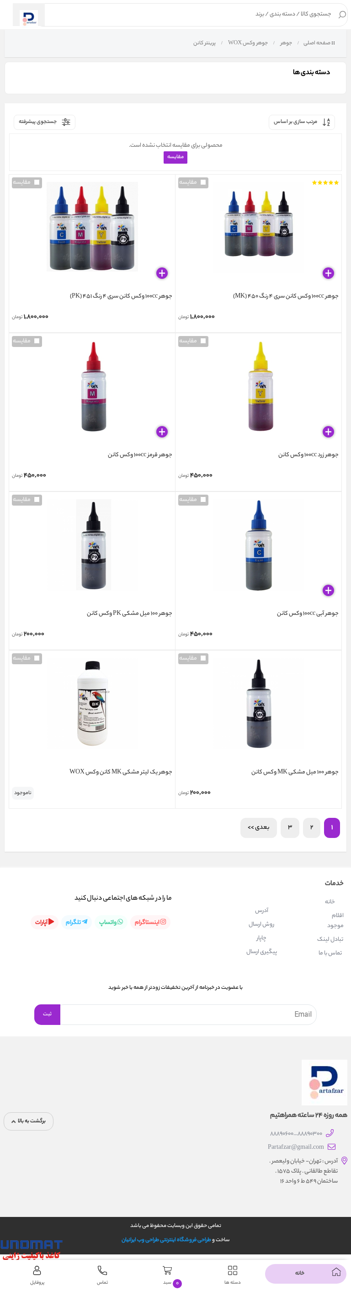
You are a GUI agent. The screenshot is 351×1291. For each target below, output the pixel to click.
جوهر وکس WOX (247, 43)
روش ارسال (261, 924)
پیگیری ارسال (261, 952)
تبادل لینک (330, 939)
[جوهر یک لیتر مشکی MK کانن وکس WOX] (92, 710)
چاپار (261, 938)
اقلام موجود (335, 921)
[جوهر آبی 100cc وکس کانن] (258, 552)
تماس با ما (330, 953)
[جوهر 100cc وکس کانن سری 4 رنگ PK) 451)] (92, 234)
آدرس (261, 911)
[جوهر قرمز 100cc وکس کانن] (92, 393)
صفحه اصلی (316, 43)
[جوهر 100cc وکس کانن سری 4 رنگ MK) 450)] (258, 234)
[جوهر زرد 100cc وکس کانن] (258, 393)
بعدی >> (259, 827)
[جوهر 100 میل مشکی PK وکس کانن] (92, 552)
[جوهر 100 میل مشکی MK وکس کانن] (258, 710)
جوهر (285, 43)
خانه (330, 902)
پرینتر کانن (204, 43)
